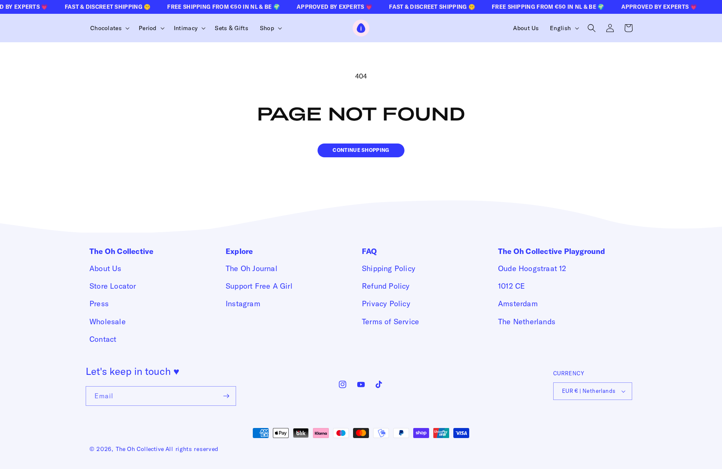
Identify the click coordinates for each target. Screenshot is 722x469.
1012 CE (511, 286)
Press (99, 303)
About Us (105, 268)
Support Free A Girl (259, 286)
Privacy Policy (386, 303)
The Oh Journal (251, 268)
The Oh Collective (140, 449)
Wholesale (107, 321)
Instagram (243, 303)
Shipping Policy (388, 268)
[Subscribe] (226, 396)
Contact (102, 339)
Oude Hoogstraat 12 (532, 268)
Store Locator (112, 286)
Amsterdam (518, 303)
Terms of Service (390, 321)
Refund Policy (386, 286)
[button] (108, 28)
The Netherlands (526, 321)
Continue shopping (361, 150)
